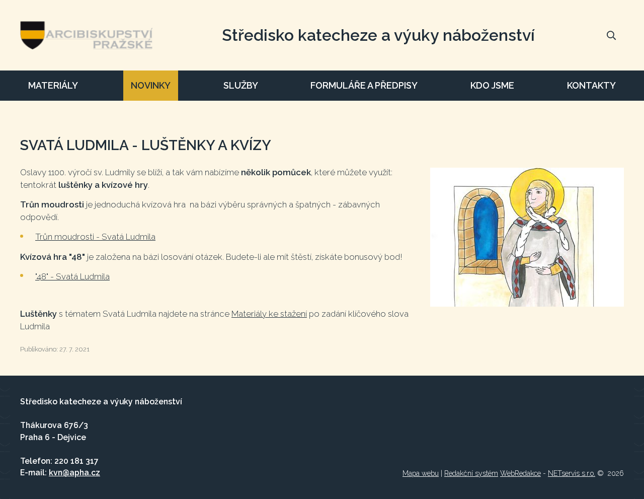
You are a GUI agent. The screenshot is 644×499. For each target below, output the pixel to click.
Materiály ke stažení (269, 314)
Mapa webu (421, 473)
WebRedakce (520, 473)
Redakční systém (471, 473)
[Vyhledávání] (611, 35)
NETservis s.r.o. (571, 473)
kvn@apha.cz (74, 472)
